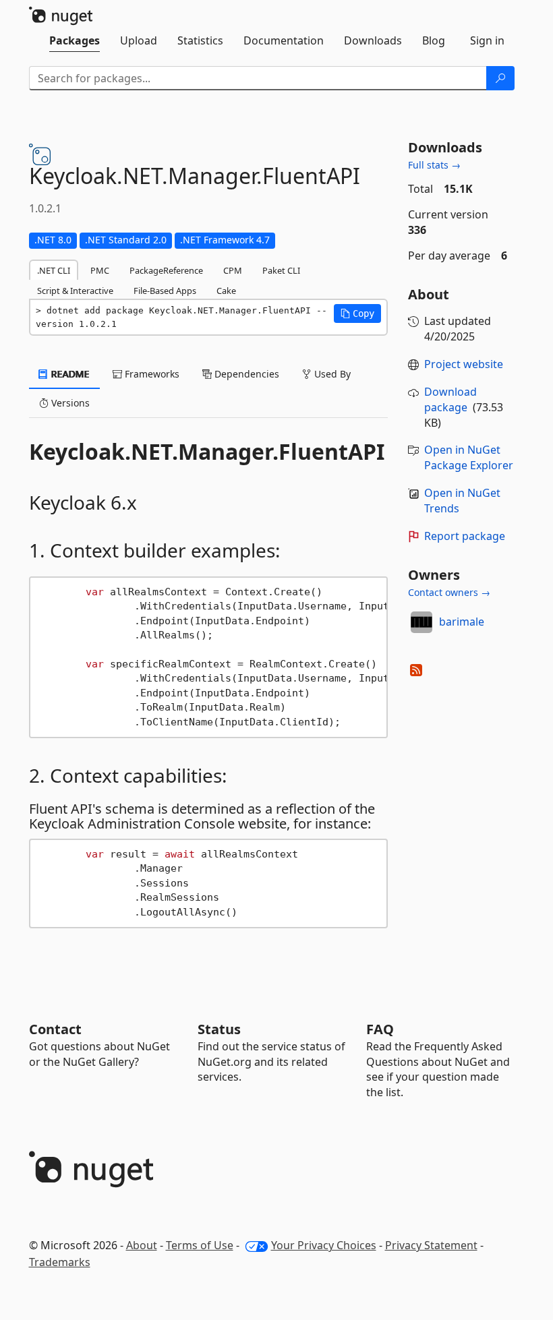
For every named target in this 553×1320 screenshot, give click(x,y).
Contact (55, 1029)
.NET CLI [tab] (53, 270)
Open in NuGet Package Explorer (468, 457)
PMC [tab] (99, 270)
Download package (450, 399)
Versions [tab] (69, 402)
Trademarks (59, 1262)
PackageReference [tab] (166, 270)
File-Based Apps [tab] (165, 290)
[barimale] (421, 622)
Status (219, 1029)
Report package (464, 536)
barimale (461, 621)
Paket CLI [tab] (281, 270)
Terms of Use (199, 1245)
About (141, 1245)
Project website (463, 364)
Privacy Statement (431, 1245)
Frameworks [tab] (150, 373)
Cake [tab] (226, 290)
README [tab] (69, 373)
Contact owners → (449, 592)
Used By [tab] (331, 373)
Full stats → (434, 164)
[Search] (500, 78)
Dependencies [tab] (245, 373)
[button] (357, 313)
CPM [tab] (232, 270)
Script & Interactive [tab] (75, 290)
